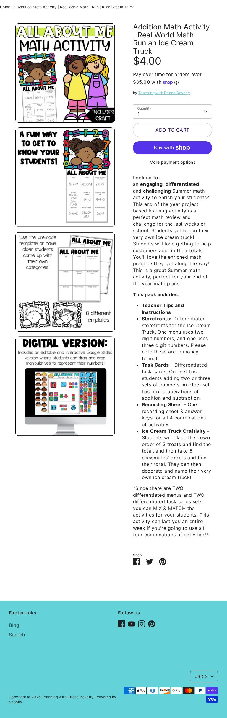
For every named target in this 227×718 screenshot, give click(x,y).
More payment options (172, 162)
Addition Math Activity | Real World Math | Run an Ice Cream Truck (75, 7)
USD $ (200, 676)
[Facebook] (121, 623)
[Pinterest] (151, 623)
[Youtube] (131, 623)
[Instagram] (141, 623)
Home (5, 7)
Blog (14, 625)
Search (17, 634)
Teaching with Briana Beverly (164, 93)
